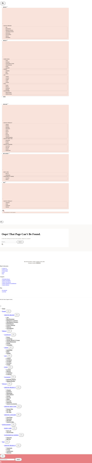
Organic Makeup (5, 284)
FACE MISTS (8, 128)
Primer (7, 60)
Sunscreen (7, 135)
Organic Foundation (6, 280)
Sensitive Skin (8, 150)
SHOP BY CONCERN (10, 414)
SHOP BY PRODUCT (10, 387)
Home (4, 96)
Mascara (7, 86)
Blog (3, 273)
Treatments (8, 202)
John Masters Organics (10, 31)
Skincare (4, 383)
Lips (5, 355)
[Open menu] (1, 222)
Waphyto (7, 35)
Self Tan (7, 179)
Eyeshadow (8, 88)
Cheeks (6, 347)
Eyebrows (7, 89)
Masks (8, 399)
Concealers (8, 67)
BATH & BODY (6, 424)
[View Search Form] (3, 3)
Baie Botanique (8, 28)
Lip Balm (7, 79)
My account (4, 290)
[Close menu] (0, 306)
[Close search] (2, 456)
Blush (7, 72)
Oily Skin (7, 143)
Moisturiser (7, 127)
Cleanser (7, 124)
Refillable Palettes (9, 93)
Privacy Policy (5, 271)
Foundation (9, 338)
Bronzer (7, 73)
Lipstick (8, 358)
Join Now (4, 291)
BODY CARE (8, 428)
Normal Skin (8, 140)
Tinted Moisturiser (9, 64)
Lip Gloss (7, 82)
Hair (3, 441)
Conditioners (8, 205)
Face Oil (7, 131)
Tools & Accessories (9, 137)
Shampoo (7, 206)
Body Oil (7, 173)
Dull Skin (7, 148)
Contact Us (4, 268)
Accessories (7, 377)
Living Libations (8, 34)
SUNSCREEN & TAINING (11, 435)
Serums (8, 396)
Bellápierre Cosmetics (9, 30)
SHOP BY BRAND (9, 315)
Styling (8, 449)
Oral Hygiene (9, 432)
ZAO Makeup (8, 37)
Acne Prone (9, 417)
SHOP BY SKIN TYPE (10, 406)
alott (6, 27)
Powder (7, 66)
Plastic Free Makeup (6, 282)
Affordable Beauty (6, 279)
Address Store (5, 269)
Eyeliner (7, 85)
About (3, 272)
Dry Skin (7, 141)
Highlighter (7, 70)
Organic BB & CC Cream (10, 63)
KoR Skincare (10, 323)
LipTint (7, 80)
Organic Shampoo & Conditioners (9, 283)
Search (18, 459)
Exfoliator (7, 125)
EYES (5, 367)
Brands (4, 311)
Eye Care (7, 134)
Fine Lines (7, 147)
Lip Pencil (9, 360)
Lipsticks (7, 76)
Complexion (7, 334)
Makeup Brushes (8, 92)
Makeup (4, 331)
